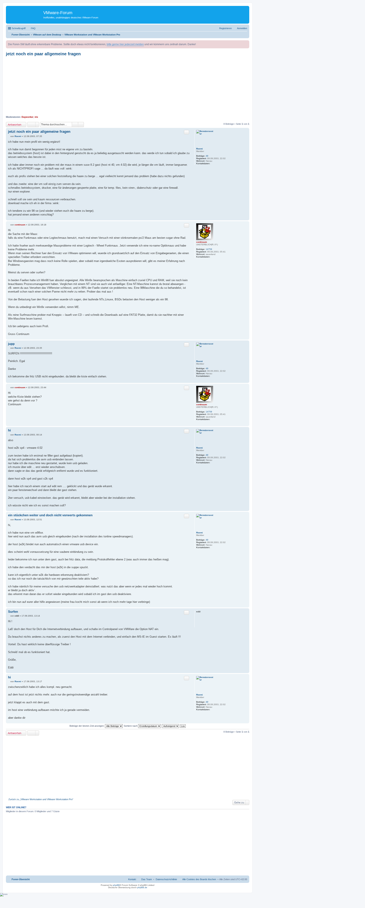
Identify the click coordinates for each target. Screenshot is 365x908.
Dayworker (27, 117)
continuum (201, 242)
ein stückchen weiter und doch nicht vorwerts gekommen (50, 515)
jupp (11, 344)
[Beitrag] (9, 136)
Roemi (199, 149)
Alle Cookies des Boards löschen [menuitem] (199, 879)
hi (9, 430)
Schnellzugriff (19, 28)
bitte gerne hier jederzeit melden (125, 44)
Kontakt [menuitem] (132, 879)
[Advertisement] (127, 85)
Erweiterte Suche (81, 124)
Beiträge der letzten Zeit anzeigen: (87, 726)
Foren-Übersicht (21, 879)
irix (36, 117)
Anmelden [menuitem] (242, 28)
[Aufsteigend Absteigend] (171, 726)
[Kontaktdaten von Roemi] (212, 163)
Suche (75, 124)
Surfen (13, 611)
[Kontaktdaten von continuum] (212, 257)
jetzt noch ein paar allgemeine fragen (43, 53)
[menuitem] (166, 879)
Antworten (14, 124)
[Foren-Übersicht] (25, 13)
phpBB (116, 885)
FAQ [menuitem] (33, 28)
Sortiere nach (131, 726)
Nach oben (246, 218)
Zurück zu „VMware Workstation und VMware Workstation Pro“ (40, 799)
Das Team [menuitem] (146, 879)
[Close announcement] (246, 43)
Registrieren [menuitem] (225, 28)
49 (207, 156)
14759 (209, 249)
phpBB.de (142, 887)
